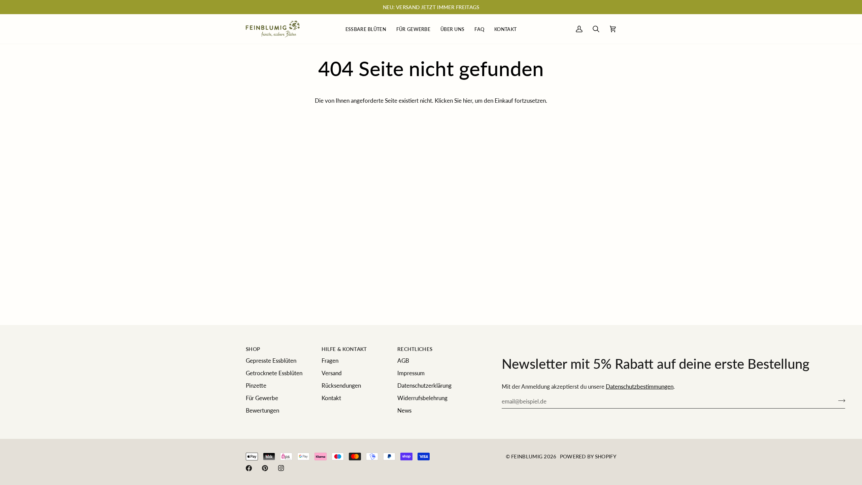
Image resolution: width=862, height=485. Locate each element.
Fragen (330, 360)
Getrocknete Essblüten (274, 373)
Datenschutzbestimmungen (639, 386)
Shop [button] (253, 349)
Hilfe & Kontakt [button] (344, 349)
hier (467, 100)
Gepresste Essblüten (271, 360)
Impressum (411, 373)
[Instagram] (281, 468)
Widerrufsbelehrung (422, 397)
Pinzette (256, 385)
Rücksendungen (341, 385)
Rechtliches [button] (414, 349)
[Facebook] (249, 468)
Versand (332, 373)
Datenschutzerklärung (424, 385)
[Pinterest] (265, 468)
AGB (403, 360)
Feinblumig (526, 456)
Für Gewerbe (262, 397)
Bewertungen (262, 410)
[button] (365, 29)
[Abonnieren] (839, 400)
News (404, 410)
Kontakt (331, 397)
